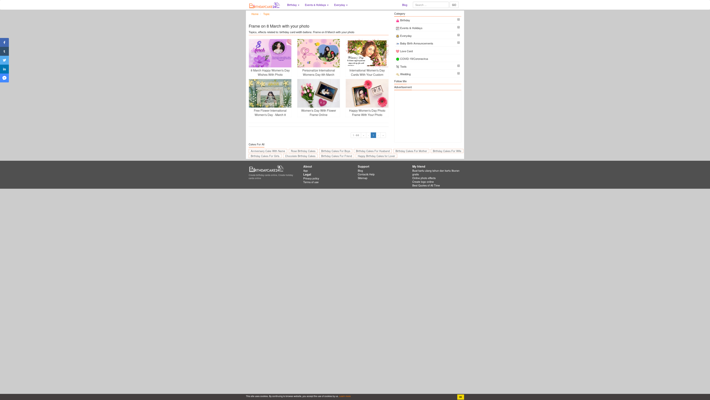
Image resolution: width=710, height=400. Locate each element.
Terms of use (311, 182)
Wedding (405, 74)
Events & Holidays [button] (316, 5)
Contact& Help (366, 174)
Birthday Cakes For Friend (336, 156)
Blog (404, 5)
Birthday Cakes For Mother (411, 151)
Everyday (406, 36)
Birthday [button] (292, 5)
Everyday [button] (340, 5)
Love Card (406, 51)
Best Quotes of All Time (426, 185)
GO (454, 5)
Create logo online (423, 182)
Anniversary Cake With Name (268, 151)
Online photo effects (424, 178)
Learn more (345, 396)
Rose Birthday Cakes (303, 151)
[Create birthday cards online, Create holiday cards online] (265, 4)
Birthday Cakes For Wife (447, 151)
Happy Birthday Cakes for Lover (376, 156)
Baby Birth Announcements (416, 43)
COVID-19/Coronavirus (414, 59)
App (305, 170)
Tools (403, 66)
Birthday (405, 20)
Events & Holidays (411, 28)
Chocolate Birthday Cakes (300, 156)
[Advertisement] (427, 116)
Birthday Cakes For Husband (373, 151)
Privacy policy (311, 178)
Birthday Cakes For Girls (265, 156)
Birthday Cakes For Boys (335, 151)
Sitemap (362, 178)
